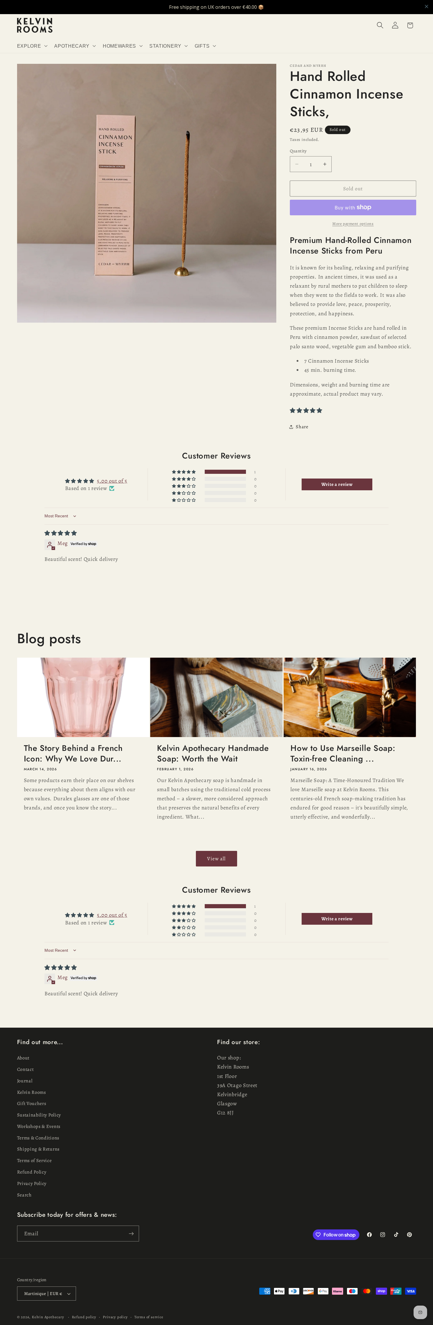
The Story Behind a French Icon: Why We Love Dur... (73, 753)
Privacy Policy (32, 1183)
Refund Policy (32, 1172)
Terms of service (148, 1316)
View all (216, 858)
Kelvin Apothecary (48, 1316)
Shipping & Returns (38, 1149)
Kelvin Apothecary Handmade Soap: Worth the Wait (213, 753)
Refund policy (84, 1316)
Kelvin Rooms (31, 1092)
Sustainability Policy (39, 1115)
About (23, 1058)
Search (24, 1195)
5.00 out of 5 (112, 480)
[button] (31, 46)
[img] (60, 533)
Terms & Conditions (38, 1138)
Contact (25, 1069)
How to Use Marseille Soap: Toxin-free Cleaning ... (342, 753)
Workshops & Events (38, 1126)
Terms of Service (34, 1160)
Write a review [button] (337, 484)
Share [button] (302, 427)
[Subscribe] (131, 1233)
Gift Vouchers (31, 1103)
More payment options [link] (353, 223)
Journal (25, 1081)
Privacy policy (115, 1316)
